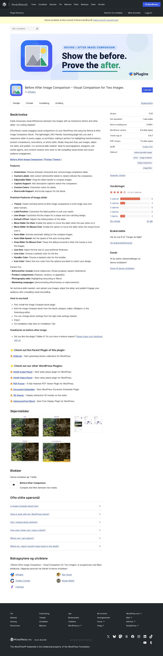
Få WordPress (151, 4)
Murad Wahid (68, 580)
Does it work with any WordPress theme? (29, 514)
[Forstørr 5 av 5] (99, 419)
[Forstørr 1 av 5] (36, 419)
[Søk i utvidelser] (37, 28)
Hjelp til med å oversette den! (105, 20)
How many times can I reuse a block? (28, 530)
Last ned (147, 90)
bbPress (130, 621)
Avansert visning (117, 175)
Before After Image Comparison (26, 159)
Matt (129, 618)
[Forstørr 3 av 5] (68, 419)
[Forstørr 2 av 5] (36, 443)
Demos (56, 159)
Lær (69, 613)
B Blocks (17, 356)
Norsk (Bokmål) (40, 640)
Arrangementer (103, 618)
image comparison (145, 163)
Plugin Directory (17, 13)
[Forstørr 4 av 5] (68, 443)
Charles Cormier (23, 580)
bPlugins (32, 92)
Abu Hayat (67, 574)
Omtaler (29, 103)
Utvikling (59, 103)
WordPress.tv (75, 626)
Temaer (42, 618)
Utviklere (72, 621)
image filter (147, 168)
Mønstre (42, 626)
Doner (101, 621)
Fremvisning (44, 613)
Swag (100, 626)
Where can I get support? (22, 538)
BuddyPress (132, 626)
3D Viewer (18, 395)
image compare (146, 158)
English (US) (148, 147)
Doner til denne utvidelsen (122, 268)
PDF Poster (19, 383)
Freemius (20, 587)
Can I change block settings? (24, 522)
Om (11, 613)
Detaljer (16, 103)
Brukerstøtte (147, 103)
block (136, 158)
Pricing (47, 159)
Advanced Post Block (24, 401)
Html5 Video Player (23, 377)
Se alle (150, 221)
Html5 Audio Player (23, 372)
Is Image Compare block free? (24, 506)
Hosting (13, 621)
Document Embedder (24, 389)
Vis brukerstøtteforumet (121, 243)
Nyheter (13, 618)
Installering (44, 103)
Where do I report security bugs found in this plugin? (34, 546)
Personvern (15, 626)
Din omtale (115, 221)
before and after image (143, 152)
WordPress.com (134, 613)
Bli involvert (102, 613)
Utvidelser (43, 621)
